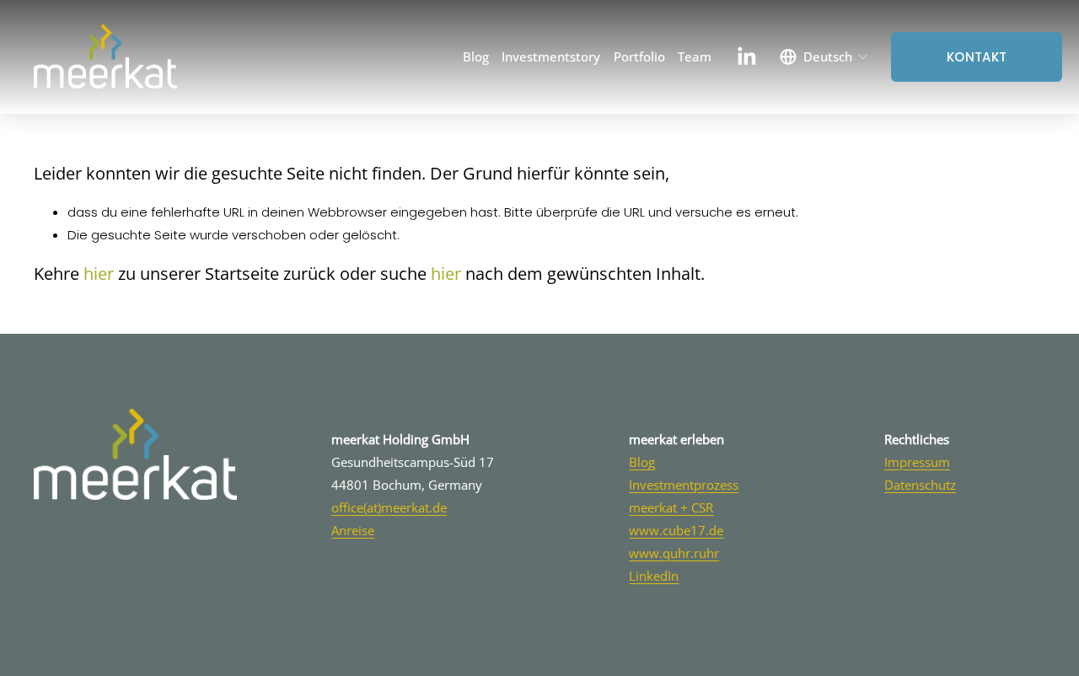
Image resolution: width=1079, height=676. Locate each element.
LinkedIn (654, 575)
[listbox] (824, 56)
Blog (476, 56)
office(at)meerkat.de (389, 507)
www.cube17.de (676, 530)
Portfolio (639, 56)
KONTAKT (977, 57)
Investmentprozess (683, 484)
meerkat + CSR (671, 507)
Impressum (917, 461)
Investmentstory (551, 56)
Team (694, 56)
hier (98, 273)
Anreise (352, 530)
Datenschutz (920, 484)
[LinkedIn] (746, 56)
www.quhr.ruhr (674, 553)
